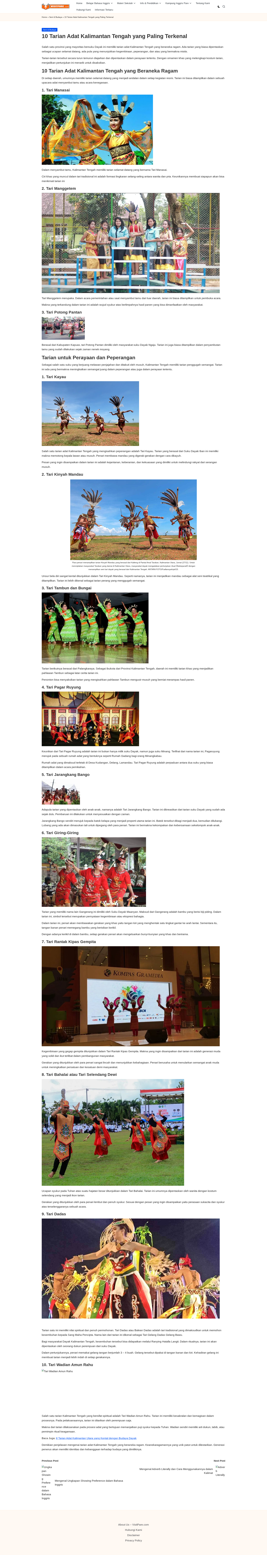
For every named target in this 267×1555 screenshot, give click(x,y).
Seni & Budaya (55, 17)
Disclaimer (133, 1535)
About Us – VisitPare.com (133, 1524)
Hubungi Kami (133, 1529)
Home (44, 17)
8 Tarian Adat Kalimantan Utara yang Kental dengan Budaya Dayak (96, 1438)
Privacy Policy (133, 1540)
